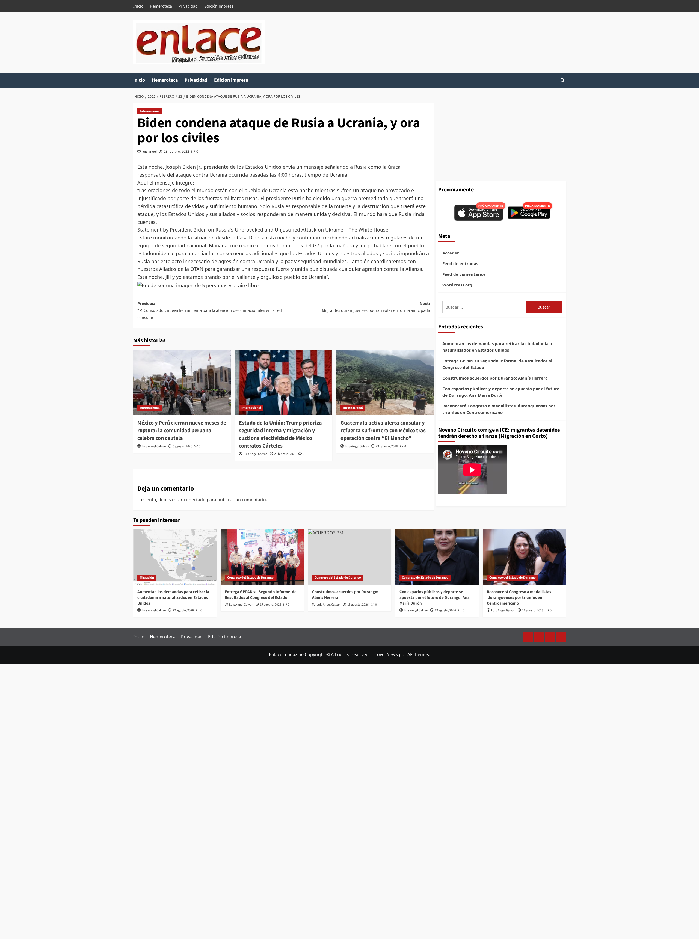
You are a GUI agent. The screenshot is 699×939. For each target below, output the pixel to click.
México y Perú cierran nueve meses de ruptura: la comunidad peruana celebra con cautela (181, 430)
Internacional (149, 111)
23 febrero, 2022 (176, 151)
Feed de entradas (460, 263)
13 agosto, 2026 (445, 610)
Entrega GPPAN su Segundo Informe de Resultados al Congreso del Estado (497, 364)
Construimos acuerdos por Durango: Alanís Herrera (495, 378)
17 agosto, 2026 (270, 604)
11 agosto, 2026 (532, 610)
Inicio (138, 6)
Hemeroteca (161, 6)
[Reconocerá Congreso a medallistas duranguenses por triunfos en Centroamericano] (524, 557)
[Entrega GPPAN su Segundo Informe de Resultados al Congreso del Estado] (262, 557)
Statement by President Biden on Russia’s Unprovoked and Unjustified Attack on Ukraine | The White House (262, 229)
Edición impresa (219, 6)
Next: (376, 307)
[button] (562, 80)
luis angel (149, 151)
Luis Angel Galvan (154, 446)
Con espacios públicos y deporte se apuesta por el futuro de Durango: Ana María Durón (500, 392)
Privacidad (188, 6)
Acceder (450, 253)
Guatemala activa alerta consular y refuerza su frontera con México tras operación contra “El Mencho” (383, 430)
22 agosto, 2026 (183, 610)
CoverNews (386, 654)
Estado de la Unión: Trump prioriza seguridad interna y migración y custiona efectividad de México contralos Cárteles (280, 434)
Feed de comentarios (463, 274)
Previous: (209, 311)
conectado (195, 500)
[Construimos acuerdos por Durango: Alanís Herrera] (349, 557)
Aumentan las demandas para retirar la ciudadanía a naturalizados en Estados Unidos (497, 347)
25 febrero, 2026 (285, 454)
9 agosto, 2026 (182, 446)
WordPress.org (457, 285)
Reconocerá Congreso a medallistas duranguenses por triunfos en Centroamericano (498, 409)
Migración (147, 577)
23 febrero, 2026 (387, 446)
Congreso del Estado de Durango (250, 577)
